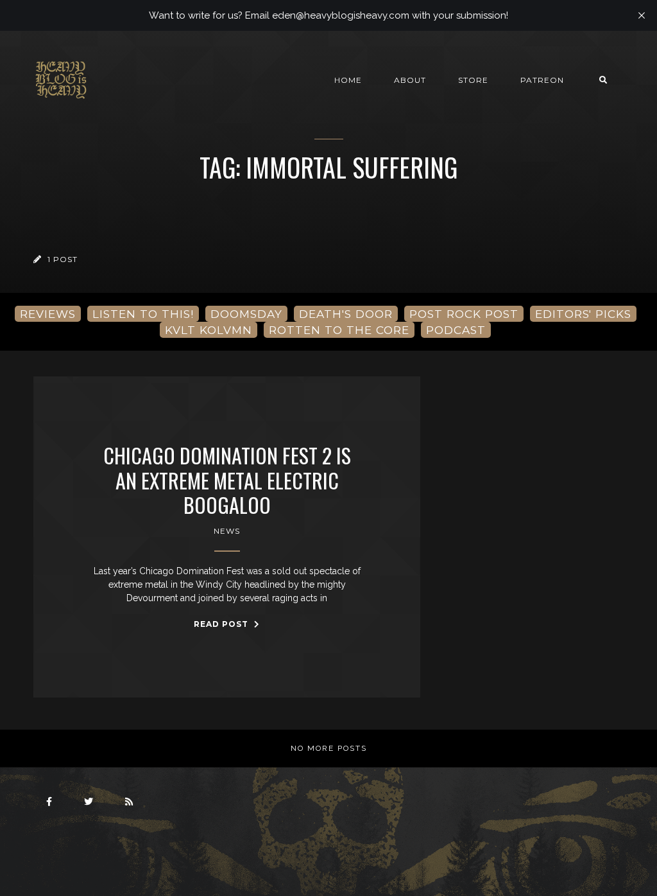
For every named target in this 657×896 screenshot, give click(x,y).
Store (473, 80)
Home (348, 80)
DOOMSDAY (246, 314)
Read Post (222, 624)
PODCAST (456, 330)
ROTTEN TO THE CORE (339, 330)
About (410, 80)
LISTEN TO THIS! (143, 314)
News (227, 531)
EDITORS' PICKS (583, 314)
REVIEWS (48, 314)
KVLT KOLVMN (208, 330)
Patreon (542, 80)
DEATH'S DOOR (346, 314)
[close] (641, 15)
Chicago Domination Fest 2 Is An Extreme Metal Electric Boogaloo (227, 480)
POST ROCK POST (463, 314)
